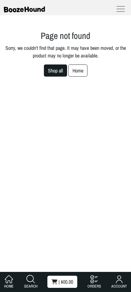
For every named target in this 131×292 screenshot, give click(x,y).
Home (77, 70)
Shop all (55, 70)
